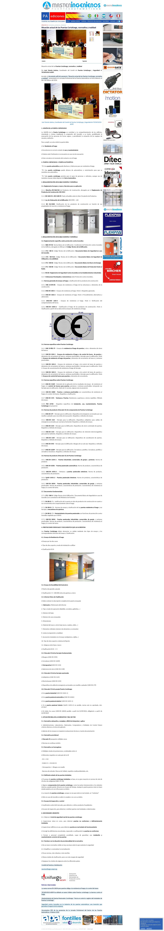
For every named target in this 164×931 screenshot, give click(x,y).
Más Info (149, 928)
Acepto (143, 928)
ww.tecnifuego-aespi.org (49, 869)
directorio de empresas (94, 21)
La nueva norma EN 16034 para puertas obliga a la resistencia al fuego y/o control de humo (70, 888)
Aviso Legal (90, 929)
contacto (112, 21)
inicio (67, 21)
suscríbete (106, 21)
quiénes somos (75, 21)
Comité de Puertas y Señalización (52, 865)
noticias (83, 21)
